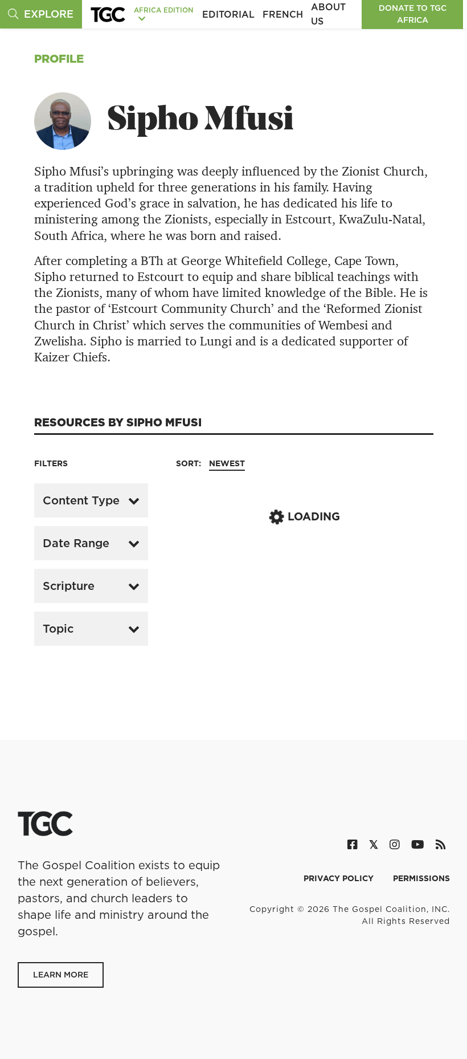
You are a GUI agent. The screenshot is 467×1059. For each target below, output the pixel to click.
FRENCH (283, 14)
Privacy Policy (340, 878)
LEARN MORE (60, 974)
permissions (421, 878)
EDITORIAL (228, 14)
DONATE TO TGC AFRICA (412, 14)
